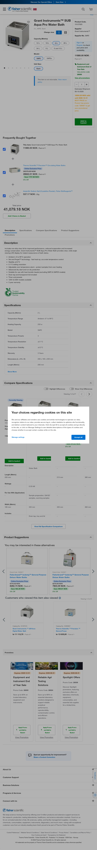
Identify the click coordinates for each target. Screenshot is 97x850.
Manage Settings (18, 437)
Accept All (78, 437)
